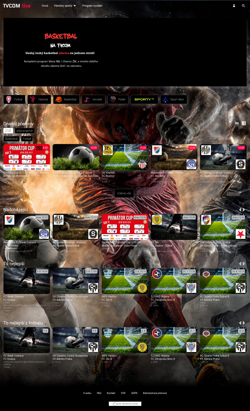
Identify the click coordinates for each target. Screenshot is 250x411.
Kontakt (111, 393)
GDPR (134, 393)
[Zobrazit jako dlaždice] (244, 123)
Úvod (45, 5)
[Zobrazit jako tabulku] (237, 123)
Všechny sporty (63, 5)
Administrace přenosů (155, 393)
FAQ (99, 393)
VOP (123, 393)
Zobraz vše (124, 193)
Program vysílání (92, 5)
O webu (87, 393)
